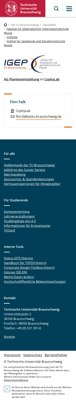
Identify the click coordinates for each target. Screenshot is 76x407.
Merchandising (15, 174)
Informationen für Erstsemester (27, 226)
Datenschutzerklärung (16, 380)
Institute (12, 37)
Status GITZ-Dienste (18, 258)
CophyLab (51, 79)
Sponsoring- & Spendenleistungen (29, 179)
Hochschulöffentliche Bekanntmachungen (35, 281)
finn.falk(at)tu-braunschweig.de (38, 116)
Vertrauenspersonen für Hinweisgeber (32, 184)
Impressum (12, 355)
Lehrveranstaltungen (19, 216)
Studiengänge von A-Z (20, 221)
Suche (56, 8)
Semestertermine (17, 212)
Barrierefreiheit (56, 355)
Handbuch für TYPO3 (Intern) (25, 263)
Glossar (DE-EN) (15, 272)
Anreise (9, 337)
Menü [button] (69, 9)
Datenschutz (32, 355)
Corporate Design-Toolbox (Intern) (29, 267)
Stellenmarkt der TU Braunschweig (29, 165)
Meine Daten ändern (19, 277)
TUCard (9, 230)
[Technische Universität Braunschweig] (23, 8)
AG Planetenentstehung (21, 79)
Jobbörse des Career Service (24, 170)
